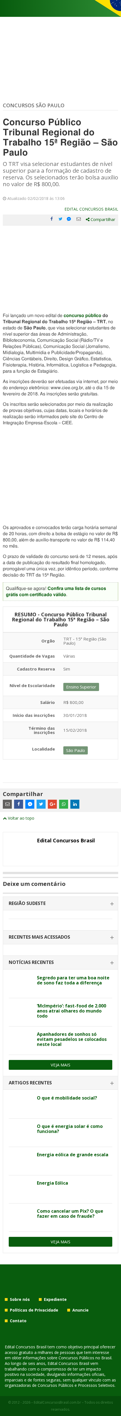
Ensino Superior (81, 687)
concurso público (82, 315)
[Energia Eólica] (21, 1189)
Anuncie (80, 1310)
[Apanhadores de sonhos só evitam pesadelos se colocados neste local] (21, 1041)
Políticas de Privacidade (34, 1310)
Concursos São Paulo (33, 105)
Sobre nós (20, 1299)
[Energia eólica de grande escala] (21, 1161)
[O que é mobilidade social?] (21, 1104)
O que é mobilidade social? (67, 1098)
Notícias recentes (31, 962)
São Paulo (75, 750)
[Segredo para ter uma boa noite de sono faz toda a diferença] (21, 984)
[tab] (60, 904)
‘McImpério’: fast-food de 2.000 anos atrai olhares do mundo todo (71, 1011)
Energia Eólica (52, 1183)
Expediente (55, 1299)
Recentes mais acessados (39, 937)
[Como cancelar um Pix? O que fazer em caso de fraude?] (21, 1217)
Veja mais (60, 1065)
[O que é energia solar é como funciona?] (21, 1133)
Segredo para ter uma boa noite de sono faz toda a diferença (73, 980)
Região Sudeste (27, 903)
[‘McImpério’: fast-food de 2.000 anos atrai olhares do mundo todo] (21, 1012)
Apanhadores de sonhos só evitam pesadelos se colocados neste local (72, 1039)
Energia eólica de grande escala (72, 1155)
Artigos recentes (30, 1083)
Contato (18, 1320)
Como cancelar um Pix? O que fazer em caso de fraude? (70, 1213)
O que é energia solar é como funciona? (70, 1128)
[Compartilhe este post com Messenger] (69, 219)
